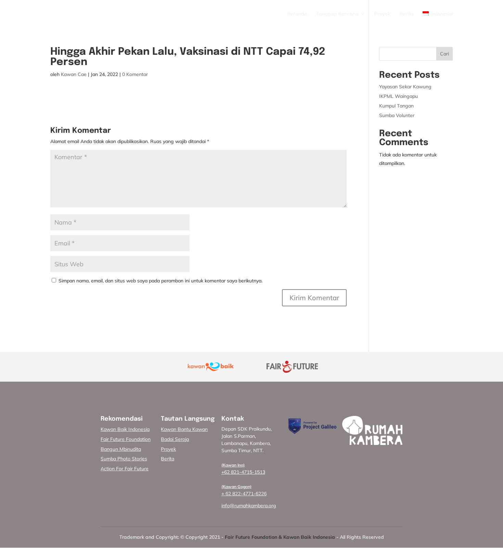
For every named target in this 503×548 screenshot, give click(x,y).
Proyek (382, 14)
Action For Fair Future (125, 469)
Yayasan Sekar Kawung (405, 87)
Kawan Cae (74, 74)
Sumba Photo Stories (124, 459)
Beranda (297, 14)
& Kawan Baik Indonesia (307, 537)
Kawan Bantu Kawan (184, 429)
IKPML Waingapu (398, 96)
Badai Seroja (175, 439)
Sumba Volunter (396, 115)
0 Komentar (135, 74)
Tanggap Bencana (337, 14)
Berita (406, 14)
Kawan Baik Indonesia (125, 429)
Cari (444, 54)
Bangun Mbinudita (121, 449)
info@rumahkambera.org (248, 505)
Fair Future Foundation (126, 439)
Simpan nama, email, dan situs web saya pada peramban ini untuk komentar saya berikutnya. (160, 281)
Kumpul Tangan (396, 106)
